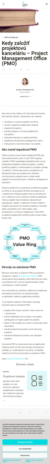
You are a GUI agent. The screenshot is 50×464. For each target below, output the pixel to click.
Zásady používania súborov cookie (11, 460)
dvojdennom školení (28, 276)
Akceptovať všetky (25, 442)
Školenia (6, 371)
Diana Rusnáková (25, 90)
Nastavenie (25, 455)
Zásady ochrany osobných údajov (34, 460)
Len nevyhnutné (25, 449)
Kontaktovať (24, 96)
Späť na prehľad (11, 37)
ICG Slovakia (25, 4)
